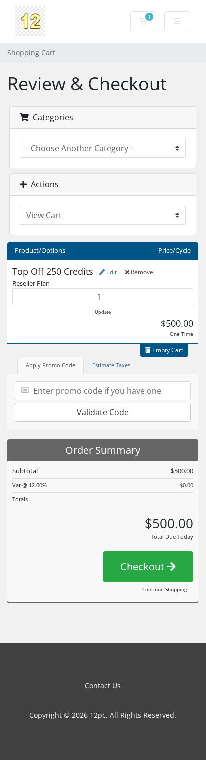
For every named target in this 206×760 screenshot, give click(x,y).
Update (103, 312)
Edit (111, 272)
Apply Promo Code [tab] (51, 365)
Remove (142, 272)
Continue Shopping (164, 589)
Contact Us (103, 685)
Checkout (143, 566)
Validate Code (103, 412)
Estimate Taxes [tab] (111, 365)
